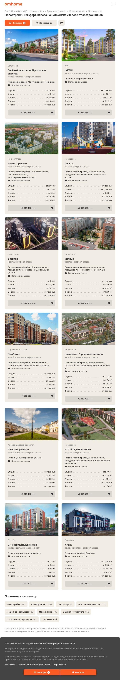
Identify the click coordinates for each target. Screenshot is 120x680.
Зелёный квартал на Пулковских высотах (27, 72)
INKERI (69, 70)
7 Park (68, 544)
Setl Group (65, 604)
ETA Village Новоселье (78, 449)
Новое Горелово (17, 163)
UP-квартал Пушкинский (22, 544)
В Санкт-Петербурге (76, 612)
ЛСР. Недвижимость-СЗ (92, 604)
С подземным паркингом (22, 619)
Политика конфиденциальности (34, 664)
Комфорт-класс (41, 604)
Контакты (10, 664)
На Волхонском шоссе (20, 612)
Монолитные (48, 612)
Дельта (69, 163)
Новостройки (16, 604)
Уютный (69, 258)
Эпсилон (13, 258)
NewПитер (14, 354)
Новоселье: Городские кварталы (84, 354)
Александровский (18, 449)
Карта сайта (60, 664)
